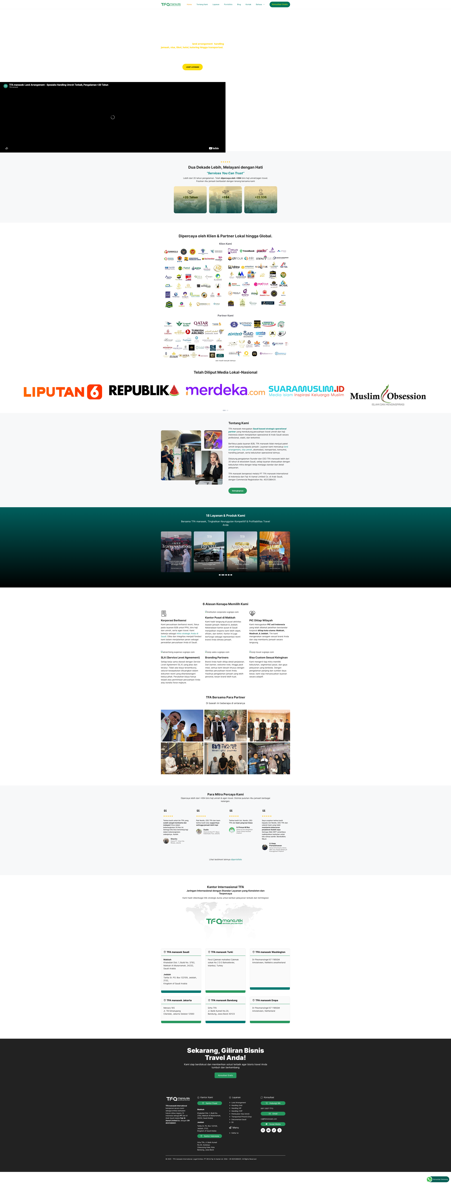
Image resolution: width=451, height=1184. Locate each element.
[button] (224, 410)
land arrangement (202, 43)
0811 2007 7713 (267, 1108)
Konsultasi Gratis (280, 4)
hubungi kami (171, 67)
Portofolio (228, 4)
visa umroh (247, 449)
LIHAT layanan (192, 67)
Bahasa (259, 4)
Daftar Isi (234, 1133)
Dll (232, 1122)
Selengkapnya (237, 491)
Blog (239, 4)
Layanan (216, 4)
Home (189, 4)
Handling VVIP (236, 1111)
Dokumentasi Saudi (238, 1119)
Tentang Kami (202, 4)
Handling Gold (236, 1105)
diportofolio (236, 859)
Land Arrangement (238, 1103)
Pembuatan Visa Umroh (240, 1114)
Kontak (248, 4)
